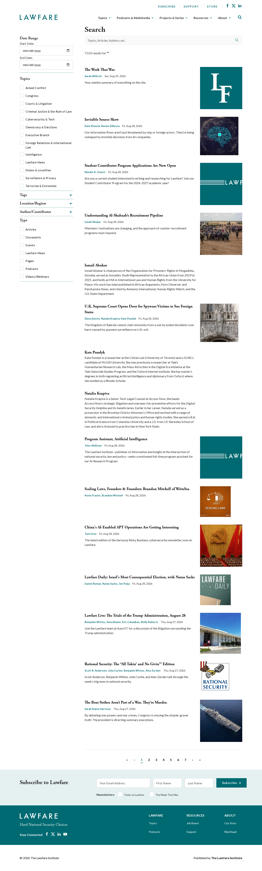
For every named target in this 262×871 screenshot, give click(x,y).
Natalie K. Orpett (95, 172)
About (222, 18)
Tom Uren (90, 533)
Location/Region (33, 203)
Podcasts (154, 831)
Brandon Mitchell (112, 495)
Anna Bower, (113, 622)
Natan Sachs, (110, 583)
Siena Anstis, (92, 318)
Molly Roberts (149, 622)
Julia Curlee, (115, 670)
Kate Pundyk (128, 318)
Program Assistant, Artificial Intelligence (116, 439)
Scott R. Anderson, (96, 670)
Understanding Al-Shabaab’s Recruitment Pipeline (124, 215)
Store (212, 6)
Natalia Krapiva (97, 393)
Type (23, 220)
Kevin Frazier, (93, 495)
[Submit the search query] (237, 40)
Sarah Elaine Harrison (98, 708)
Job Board (193, 823)
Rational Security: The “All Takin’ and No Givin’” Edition (130, 664)
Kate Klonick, (93, 126)
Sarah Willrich (93, 76)
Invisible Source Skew (102, 119)
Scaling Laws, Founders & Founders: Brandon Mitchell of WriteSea (137, 489)
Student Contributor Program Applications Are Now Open (130, 165)
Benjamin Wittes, (95, 622)
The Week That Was (100, 69)
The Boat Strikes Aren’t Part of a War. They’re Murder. (126, 702)
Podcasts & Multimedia (133, 18)
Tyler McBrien (93, 445)
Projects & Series (172, 18)
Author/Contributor (35, 211)
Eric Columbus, (131, 622)
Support (191, 6)
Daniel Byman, (93, 583)
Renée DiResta (110, 126)
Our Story (230, 823)
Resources (201, 18)
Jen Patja (124, 583)
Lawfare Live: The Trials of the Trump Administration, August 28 (135, 615)
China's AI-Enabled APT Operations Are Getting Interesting (132, 527)
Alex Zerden (153, 670)
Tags (23, 195)
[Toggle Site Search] (240, 17)
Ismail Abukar (93, 221)
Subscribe (167, 6)
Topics (102, 18)
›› (200, 759)
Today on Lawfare (134, 794)
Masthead (230, 831)
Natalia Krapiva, (110, 318)
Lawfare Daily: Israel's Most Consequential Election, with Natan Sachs (140, 577)
